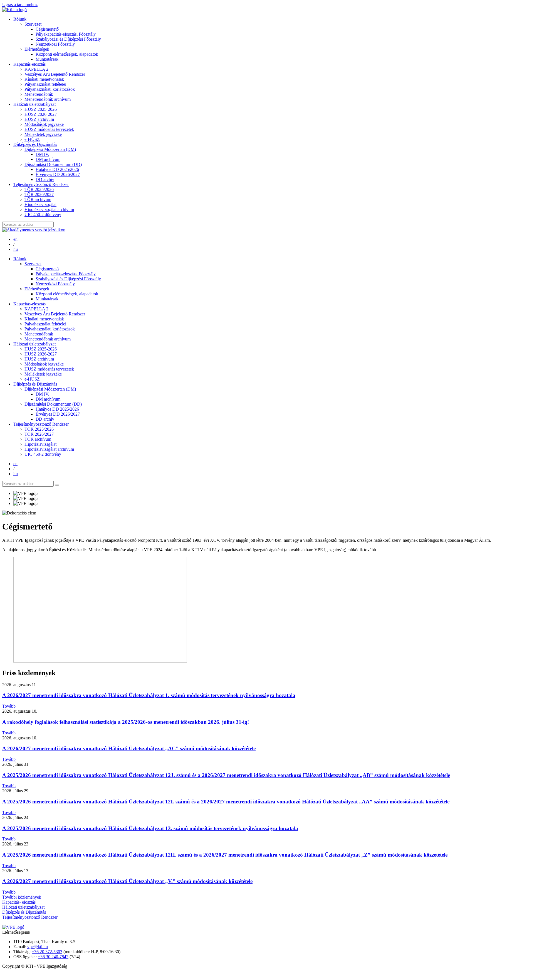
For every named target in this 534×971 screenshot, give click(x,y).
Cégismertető (47, 29)
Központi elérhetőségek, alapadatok (67, 54)
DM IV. (42, 154)
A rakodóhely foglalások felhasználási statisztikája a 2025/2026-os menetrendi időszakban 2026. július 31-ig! (125, 722)
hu (15, 249)
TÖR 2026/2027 (39, 194)
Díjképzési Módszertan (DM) (50, 149)
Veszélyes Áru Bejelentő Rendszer (54, 74)
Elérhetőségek (36, 49)
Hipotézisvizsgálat (40, 204)
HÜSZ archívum (39, 119)
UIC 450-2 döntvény (42, 214)
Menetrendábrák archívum (47, 99)
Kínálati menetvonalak (44, 79)
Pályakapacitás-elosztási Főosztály (66, 34)
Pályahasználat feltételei (45, 84)
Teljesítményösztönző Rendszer (41, 184)
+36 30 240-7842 (53, 956)
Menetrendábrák (38, 94)
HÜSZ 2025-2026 (40, 109)
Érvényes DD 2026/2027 (58, 174)
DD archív (45, 179)
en (15, 239)
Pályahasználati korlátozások (49, 89)
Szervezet (32, 24)
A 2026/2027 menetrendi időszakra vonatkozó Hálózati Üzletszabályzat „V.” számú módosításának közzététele (127, 881)
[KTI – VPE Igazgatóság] (14, 9)
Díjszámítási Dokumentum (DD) (53, 164)
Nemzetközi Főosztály (55, 44)
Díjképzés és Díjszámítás (35, 144)
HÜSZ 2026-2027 (40, 114)
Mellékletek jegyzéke (43, 134)
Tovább (9, 706)
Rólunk (19, 19)
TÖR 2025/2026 (39, 189)
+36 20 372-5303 (47, 951)
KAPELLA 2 (36, 69)
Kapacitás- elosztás (19, 902)
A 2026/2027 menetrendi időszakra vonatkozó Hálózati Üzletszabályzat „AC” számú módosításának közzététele (129, 748)
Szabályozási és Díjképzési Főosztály (68, 39)
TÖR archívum (37, 199)
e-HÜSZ (32, 139)
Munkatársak (47, 59)
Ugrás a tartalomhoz (20, 4)
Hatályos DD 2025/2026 (57, 169)
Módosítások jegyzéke (44, 124)
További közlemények (21, 897)
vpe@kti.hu (37, 946)
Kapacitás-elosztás (29, 64)
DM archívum (48, 159)
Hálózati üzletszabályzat (34, 104)
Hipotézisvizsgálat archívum (49, 209)
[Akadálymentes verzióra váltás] (33, 229)
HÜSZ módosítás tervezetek (49, 129)
